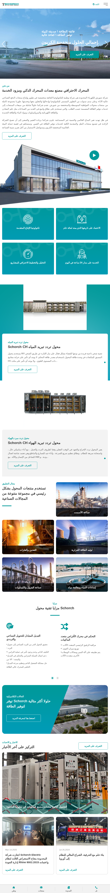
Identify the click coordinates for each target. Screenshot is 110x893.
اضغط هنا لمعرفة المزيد (23, 718)
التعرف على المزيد (84, 54)
